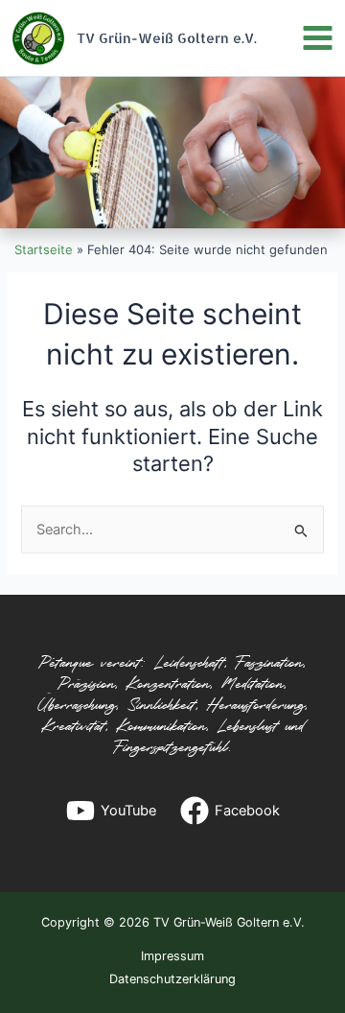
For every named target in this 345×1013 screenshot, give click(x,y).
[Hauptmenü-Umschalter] (317, 38)
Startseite (43, 249)
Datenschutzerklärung (172, 979)
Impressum (172, 956)
